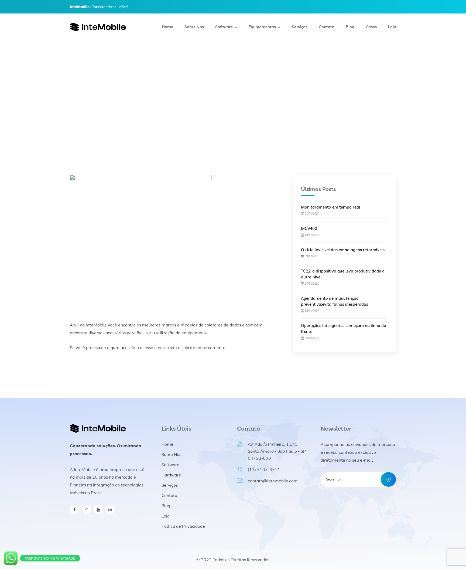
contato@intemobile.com (273, 480)
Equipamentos (262, 26)
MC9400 (309, 228)
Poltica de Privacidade (183, 526)
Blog (350, 26)
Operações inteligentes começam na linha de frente (343, 328)
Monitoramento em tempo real (330, 207)
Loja (392, 26)
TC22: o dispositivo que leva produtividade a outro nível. (343, 274)
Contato (326, 26)
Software (224, 26)
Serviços (299, 26)
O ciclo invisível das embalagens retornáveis (343, 249)
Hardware (171, 475)
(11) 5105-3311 (264, 469)
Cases (371, 26)
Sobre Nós (194, 26)
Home (167, 26)
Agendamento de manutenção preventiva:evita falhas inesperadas (334, 301)
